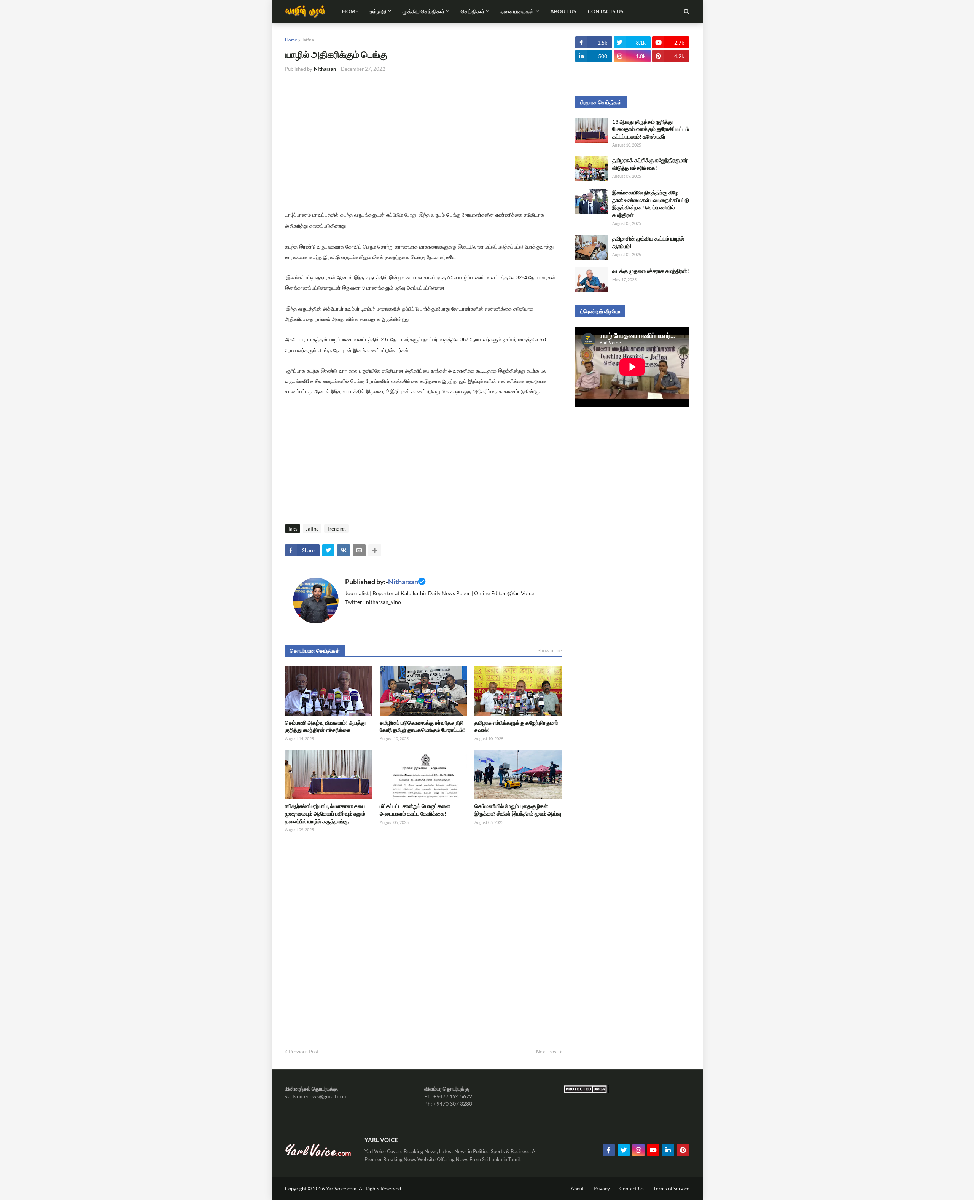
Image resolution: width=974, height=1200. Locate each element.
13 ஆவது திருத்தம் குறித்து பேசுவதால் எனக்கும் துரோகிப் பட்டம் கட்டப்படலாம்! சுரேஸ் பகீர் (650, 129)
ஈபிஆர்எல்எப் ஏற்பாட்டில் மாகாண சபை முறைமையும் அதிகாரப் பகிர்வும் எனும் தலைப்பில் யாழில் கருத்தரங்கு (325, 813)
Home (291, 40)
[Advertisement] (423, 136)
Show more (550, 650)
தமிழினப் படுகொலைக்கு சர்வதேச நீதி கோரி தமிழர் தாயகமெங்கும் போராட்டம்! (422, 726)
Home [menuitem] (350, 11)
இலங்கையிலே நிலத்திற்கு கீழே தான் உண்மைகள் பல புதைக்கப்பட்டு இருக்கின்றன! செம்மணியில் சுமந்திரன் (650, 203)
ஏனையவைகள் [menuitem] (517, 11)
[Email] (359, 550)
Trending (336, 529)
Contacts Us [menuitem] (606, 11)
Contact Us (631, 1189)
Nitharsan (403, 581)
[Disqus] (423, 938)
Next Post (547, 1052)
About (577, 1189)
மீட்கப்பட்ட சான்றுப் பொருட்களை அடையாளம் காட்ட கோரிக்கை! (415, 810)
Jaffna (308, 40)
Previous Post (304, 1052)
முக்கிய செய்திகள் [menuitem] (423, 11)
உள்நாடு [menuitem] (378, 11)
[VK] (343, 550)
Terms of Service (671, 1189)
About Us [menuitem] (563, 11)
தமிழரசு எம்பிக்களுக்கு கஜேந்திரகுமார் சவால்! (516, 726)
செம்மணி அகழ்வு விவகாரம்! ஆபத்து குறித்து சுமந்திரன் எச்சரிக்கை (325, 726)
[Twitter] (328, 550)
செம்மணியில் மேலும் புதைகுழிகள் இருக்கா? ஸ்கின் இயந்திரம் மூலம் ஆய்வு (517, 810)
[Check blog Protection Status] (586, 1091)
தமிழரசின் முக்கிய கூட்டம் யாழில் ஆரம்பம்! (648, 242)
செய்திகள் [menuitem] (472, 11)
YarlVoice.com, (342, 1189)
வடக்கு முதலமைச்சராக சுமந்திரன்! (650, 271)
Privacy (602, 1189)
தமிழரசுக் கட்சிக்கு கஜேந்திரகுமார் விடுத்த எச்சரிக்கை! (650, 164)
